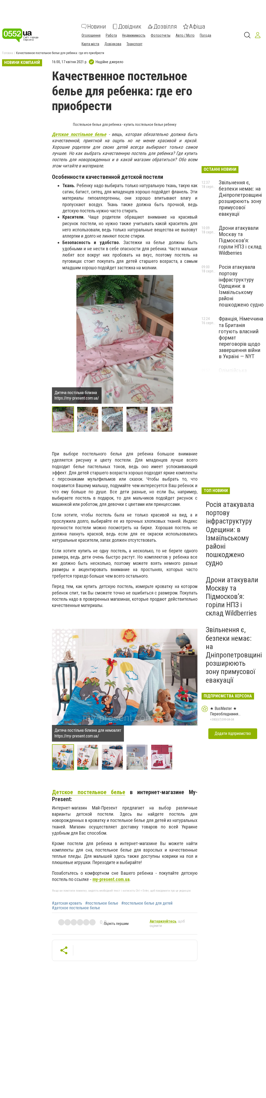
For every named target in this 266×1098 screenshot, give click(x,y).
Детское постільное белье (79, 134)
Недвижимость (133, 35)
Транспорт (134, 44)
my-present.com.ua (111, 879)
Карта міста (90, 44)
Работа (111, 35)
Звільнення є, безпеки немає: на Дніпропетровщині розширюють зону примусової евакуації (240, 198)
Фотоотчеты (160, 35)
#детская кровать (67, 903)
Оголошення (91, 35)
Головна (7, 53)
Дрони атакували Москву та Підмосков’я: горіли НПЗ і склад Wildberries (240, 240)
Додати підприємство (233, 733)
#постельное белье (101, 903)
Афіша (197, 26)
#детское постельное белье (76, 908)
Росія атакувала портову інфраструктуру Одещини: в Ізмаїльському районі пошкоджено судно (241, 286)
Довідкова (112, 44)
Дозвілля (165, 26)
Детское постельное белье (88, 792)
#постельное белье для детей (146, 903)
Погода (205, 35)
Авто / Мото (185, 35)
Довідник (129, 26)
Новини (96, 26)
